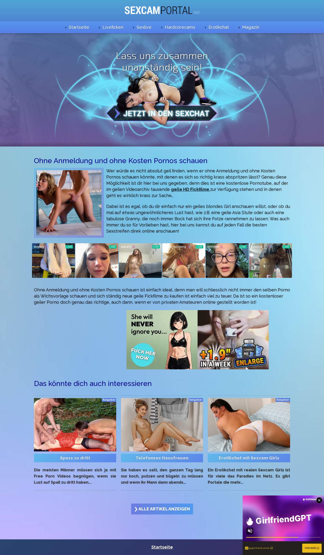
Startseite (79, 27)
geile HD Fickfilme (190, 189)
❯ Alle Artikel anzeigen (162, 508)
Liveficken (112, 27)
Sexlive (144, 27)
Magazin (250, 27)
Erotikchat (218, 27)
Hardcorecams (180, 27)
